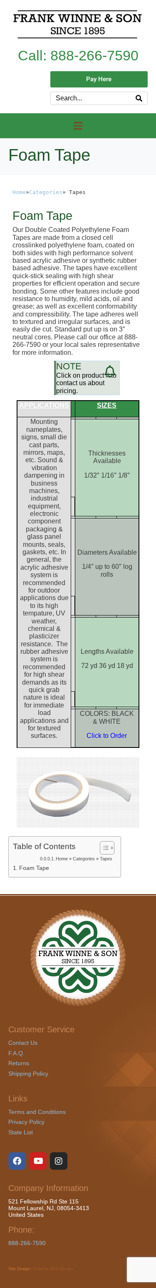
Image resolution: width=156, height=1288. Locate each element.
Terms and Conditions (37, 1112)
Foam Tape (34, 867)
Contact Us (22, 1042)
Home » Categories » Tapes (84, 858)
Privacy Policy (26, 1122)
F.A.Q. (16, 1053)
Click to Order (107, 735)
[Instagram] (58, 1161)
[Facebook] (17, 1161)
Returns (18, 1063)
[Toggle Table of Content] (103, 848)
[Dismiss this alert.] (109, 371)
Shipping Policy (28, 1073)
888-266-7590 (27, 1243)
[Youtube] (38, 1161)
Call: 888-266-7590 (78, 55)
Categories (45, 192)
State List (20, 1132)
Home (19, 192)
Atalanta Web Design (52, 1268)
